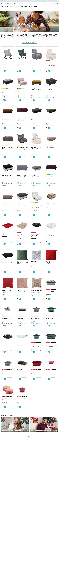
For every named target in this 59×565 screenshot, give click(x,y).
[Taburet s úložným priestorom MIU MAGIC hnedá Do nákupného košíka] (5, 157)
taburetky (9, 35)
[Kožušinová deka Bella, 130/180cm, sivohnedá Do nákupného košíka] (49, 215)
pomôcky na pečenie (23, 35)
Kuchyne (17, 6)
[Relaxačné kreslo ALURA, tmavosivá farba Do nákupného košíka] (20, 157)
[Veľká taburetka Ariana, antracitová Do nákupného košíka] (49, 185)
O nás (40, 6)
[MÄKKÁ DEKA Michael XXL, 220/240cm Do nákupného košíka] (20, 244)
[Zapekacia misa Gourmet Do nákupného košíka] (20, 379)
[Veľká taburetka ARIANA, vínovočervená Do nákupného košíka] (20, 128)
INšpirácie (25, 6)
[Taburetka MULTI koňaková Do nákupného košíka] (5, 128)
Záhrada (21, 6)
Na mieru (29, 6)
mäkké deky (3, 35)
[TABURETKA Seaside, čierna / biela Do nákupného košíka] (5, 185)
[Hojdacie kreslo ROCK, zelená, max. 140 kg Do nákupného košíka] (20, 71)
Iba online (10, 6)
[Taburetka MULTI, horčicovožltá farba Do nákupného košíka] (34, 100)
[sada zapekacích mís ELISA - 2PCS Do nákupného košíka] (49, 299)
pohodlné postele (15, 35)
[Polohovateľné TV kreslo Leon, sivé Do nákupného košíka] (34, 71)
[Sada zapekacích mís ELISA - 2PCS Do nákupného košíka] (34, 379)
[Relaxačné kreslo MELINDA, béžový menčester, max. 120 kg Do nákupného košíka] (49, 71)
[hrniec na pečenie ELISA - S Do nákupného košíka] (5, 379)
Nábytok (6, 6)
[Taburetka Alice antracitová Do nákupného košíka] (5, 100)
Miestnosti (2, 6)
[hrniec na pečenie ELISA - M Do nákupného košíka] (34, 325)
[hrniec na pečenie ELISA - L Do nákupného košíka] (49, 325)
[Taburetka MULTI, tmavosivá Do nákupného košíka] (20, 185)
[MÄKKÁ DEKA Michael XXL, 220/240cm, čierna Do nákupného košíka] (34, 244)
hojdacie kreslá (54, 34)
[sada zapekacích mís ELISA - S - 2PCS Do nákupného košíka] (5, 407)
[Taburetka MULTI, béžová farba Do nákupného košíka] (5, 215)
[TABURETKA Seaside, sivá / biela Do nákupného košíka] (20, 215)
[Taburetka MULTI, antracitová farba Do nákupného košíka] (34, 128)
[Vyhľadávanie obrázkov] (46, 3)
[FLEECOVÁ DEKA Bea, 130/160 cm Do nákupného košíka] (5, 244)
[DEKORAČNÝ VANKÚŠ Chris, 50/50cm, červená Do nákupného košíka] (5, 299)
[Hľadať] (14, 3)
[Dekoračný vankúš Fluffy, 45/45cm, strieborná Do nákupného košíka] (34, 272)
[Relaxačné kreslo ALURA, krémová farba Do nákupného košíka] (34, 215)
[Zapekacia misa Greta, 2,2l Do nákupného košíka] (20, 352)
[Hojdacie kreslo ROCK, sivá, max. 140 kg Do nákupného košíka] (5, 71)
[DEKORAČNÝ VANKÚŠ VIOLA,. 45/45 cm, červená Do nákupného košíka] (49, 272)
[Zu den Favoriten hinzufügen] (3, 71)
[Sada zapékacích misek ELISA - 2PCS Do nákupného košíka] (49, 352)
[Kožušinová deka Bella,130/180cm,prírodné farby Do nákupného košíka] (49, 244)
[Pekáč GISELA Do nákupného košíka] (5, 352)
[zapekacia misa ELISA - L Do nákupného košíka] (20, 325)
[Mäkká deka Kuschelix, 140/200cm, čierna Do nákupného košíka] (5, 272)
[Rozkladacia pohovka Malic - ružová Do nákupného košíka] (20, 100)
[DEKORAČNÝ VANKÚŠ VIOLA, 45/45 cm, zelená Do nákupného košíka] (20, 272)
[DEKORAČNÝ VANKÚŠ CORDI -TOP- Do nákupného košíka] (20, 299)
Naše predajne (36, 6)
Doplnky (14, 6)
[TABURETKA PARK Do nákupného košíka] (49, 128)
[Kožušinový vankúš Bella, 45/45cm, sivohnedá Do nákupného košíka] (34, 299)
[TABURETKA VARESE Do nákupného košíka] (49, 100)
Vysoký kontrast (54, 0)
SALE (32, 6)
